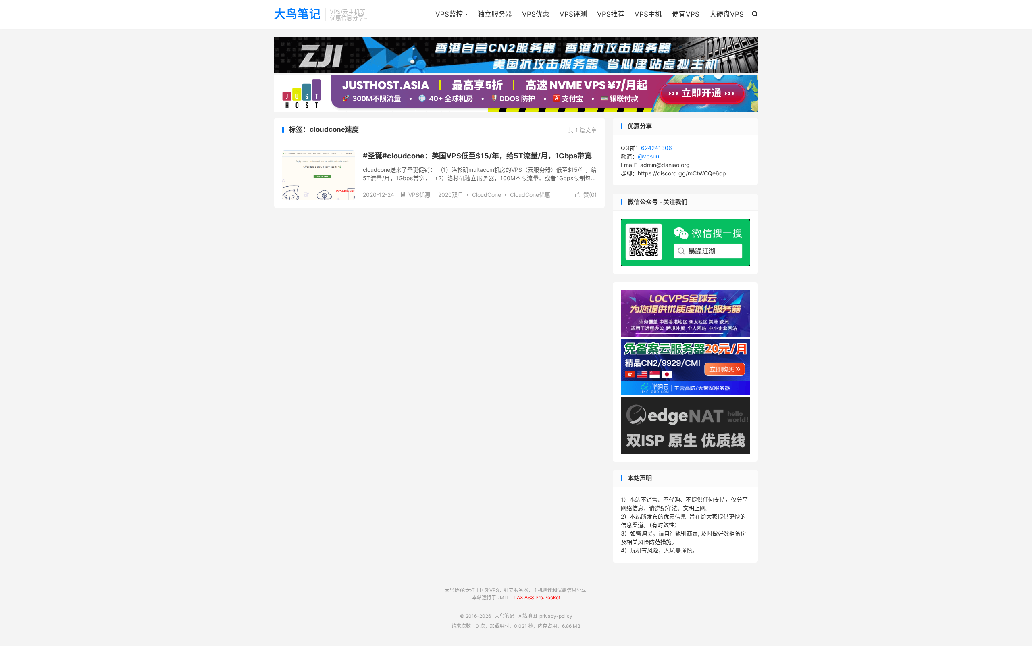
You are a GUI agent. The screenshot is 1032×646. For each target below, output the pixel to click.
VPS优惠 (535, 14)
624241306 (656, 147)
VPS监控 (449, 14)
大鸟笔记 (297, 14)
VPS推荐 (610, 14)
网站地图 (527, 616)
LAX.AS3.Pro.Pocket (537, 597)
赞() (586, 194)
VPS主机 (648, 14)
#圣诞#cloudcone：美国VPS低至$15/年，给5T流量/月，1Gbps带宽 (477, 156)
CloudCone (486, 194)
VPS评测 (573, 14)
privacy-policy (555, 616)
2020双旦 (450, 194)
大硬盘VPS (727, 14)
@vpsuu (648, 156)
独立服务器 (495, 14)
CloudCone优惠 (530, 194)
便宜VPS (685, 14)
